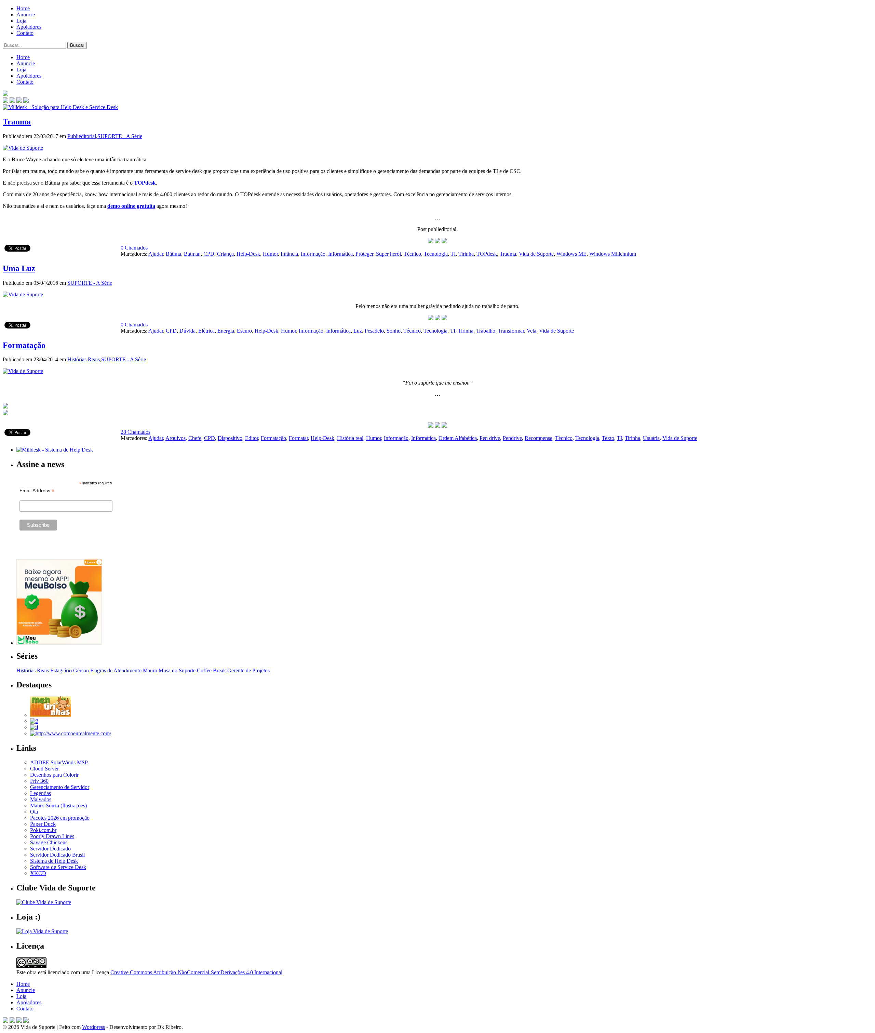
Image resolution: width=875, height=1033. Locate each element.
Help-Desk (248, 254)
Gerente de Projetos (248, 670)
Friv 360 (39, 781)
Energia (225, 331)
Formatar (298, 438)
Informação (313, 254)
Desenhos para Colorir (54, 775)
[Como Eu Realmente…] (70, 733)
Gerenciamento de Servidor (59, 787)
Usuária (651, 438)
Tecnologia (436, 254)
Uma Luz (19, 268)
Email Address (36, 490)
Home (23, 8)
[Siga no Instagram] (26, 1021)
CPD (208, 254)
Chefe (194, 438)
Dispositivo (230, 438)
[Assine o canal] (26, 101)
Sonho (394, 331)
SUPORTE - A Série (119, 136)
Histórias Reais (83, 359)
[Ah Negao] (34, 727)
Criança (225, 254)
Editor (251, 438)
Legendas (40, 793)
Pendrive (512, 438)
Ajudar (155, 254)
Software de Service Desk (58, 867)
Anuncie (25, 14)
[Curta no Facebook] (12, 101)
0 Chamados (134, 248)
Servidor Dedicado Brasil (57, 855)
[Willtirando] (34, 721)
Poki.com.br (43, 830)
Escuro (244, 331)
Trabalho (485, 331)
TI (453, 254)
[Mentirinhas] (50, 715)
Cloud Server (44, 769)
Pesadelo (374, 331)
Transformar (511, 331)
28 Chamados (135, 432)
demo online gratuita (131, 206)
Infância (289, 254)
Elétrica (206, 331)
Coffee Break (211, 670)
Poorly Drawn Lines (52, 836)
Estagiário (61, 670)
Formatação (24, 345)
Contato (24, 33)
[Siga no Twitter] (19, 101)
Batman (192, 254)
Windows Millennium (612, 254)
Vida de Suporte (536, 254)
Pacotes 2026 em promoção (60, 818)
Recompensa (538, 438)
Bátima (173, 254)
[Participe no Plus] (19, 1021)
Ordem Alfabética (458, 438)
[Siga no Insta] (5, 101)
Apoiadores (28, 27)
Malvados (40, 799)
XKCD (38, 873)
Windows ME (571, 254)
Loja (21, 21)
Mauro (150, 670)
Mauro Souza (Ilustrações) (58, 805)
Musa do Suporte (177, 670)
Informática (340, 254)
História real (350, 438)
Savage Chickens (48, 842)
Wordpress (93, 1027)
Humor (270, 254)
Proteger (364, 254)
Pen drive (490, 438)
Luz (357, 331)
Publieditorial (81, 136)
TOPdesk (145, 183)
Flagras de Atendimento (116, 670)
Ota (34, 812)
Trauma (17, 121)
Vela (531, 331)
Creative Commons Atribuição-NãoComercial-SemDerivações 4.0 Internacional (196, 972)
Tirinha (466, 254)
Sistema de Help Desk (54, 861)
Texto (608, 438)
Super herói (388, 254)
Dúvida (187, 331)
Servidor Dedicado (50, 848)
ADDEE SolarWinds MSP (59, 762)
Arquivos (175, 438)
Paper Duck (43, 824)
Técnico (412, 254)
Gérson (81, 670)
